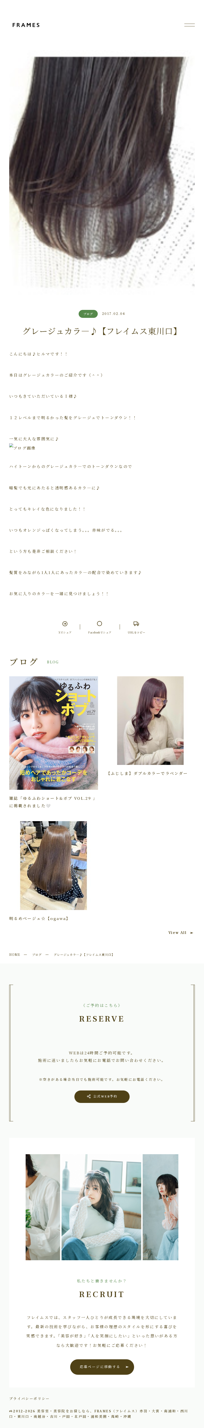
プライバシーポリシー (29, 1398)
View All (177, 932)
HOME (14, 954)
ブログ (37, 954)
